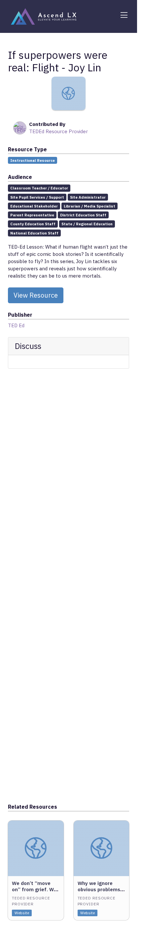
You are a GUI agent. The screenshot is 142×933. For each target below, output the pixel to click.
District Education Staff (83, 214)
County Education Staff (32, 223)
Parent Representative (32, 214)
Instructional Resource (32, 160)
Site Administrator (88, 197)
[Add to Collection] (58, 834)
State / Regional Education (87, 223)
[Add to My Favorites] (58, 825)
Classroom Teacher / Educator (39, 187)
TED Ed (16, 325)
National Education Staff (34, 233)
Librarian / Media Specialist (89, 206)
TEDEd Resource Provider (58, 131)
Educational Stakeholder (34, 206)
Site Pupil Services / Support (37, 197)
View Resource (36, 295)
